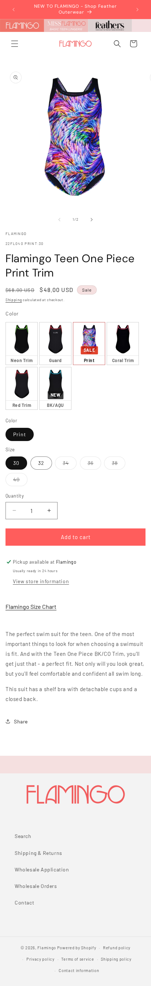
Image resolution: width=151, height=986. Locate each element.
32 (41, 463)
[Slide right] (92, 220)
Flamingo (46, 947)
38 (118, 464)
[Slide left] (59, 220)
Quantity (14, 496)
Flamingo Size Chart (30, 606)
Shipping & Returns (38, 853)
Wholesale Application (42, 869)
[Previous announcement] (13, 9)
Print (19, 434)
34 (70, 464)
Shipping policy (116, 959)
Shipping (13, 299)
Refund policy (116, 947)
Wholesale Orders (36, 886)
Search (23, 836)
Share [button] (21, 721)
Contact (24, 902)
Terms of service (77, 959)
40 (20, 481)
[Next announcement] (137, 9)
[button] (15, 44)
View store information (41, 581)
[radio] (21, 343)
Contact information (79, 970)
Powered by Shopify (76, 947)
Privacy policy (40, 959)
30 (16, 463)
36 (94, 464)
